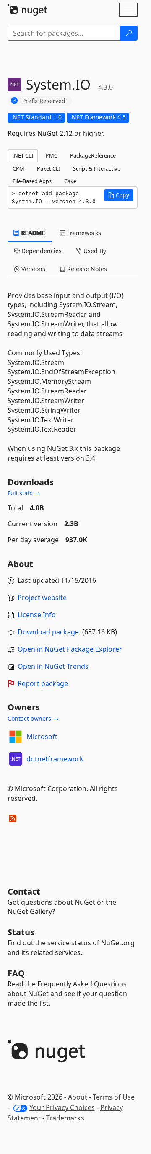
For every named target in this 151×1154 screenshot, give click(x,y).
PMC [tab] (51, 155)
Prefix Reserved (43, 101)
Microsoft (41, 736)
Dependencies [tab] (41, 251)
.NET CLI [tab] (23, 155)
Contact (24, 891)
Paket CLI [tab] (48, 168)
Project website (42, 597)
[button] (118, 195)
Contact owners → (33, 718)
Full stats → (24, 493)
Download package (48, 632)
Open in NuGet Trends (53, 666)
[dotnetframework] (15, 758)
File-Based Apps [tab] (32, 181)
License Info (37, 614)
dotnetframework (54, 758)
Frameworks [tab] (83, 233)
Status (21, 932)
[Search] (129, 33)
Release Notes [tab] (86, 269)
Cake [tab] (70, 181)
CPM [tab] (18, 168)
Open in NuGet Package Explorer (70, 649)
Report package (43, 683)
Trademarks (65, 1118)
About (77, 1097)
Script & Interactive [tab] (96, 168)
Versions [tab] (32, 269)
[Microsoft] (15, 736)
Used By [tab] (94, 251)
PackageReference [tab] (93, 155)
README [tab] (32, 233)
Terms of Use (114, 1097)
